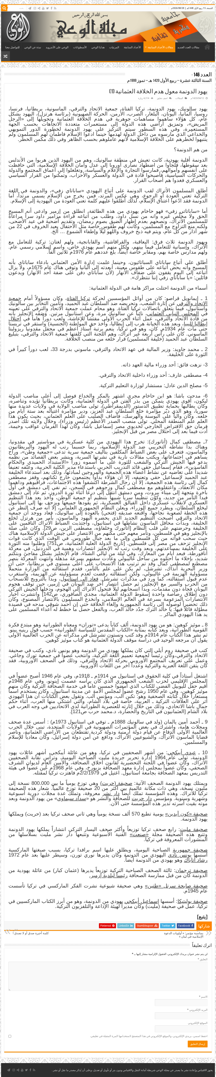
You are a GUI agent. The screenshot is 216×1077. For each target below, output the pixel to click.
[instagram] (34, 8)
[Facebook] (51, 8)
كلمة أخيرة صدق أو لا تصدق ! (31, 932)
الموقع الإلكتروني (198, 1023)
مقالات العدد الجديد (188, 47)
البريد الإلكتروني (197, 1009)
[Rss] (55, 8)
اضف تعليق (162, 98)
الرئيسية (207, 46)
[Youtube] (43, 8)
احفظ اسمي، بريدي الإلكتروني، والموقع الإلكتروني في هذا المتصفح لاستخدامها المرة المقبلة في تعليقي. (149, 1036)
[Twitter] (47, 8)
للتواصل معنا (12, 47)
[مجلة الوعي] (108, 26)
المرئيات (114, 47)
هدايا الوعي (98, 47)
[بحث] (4, 8)
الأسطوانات (80, 47)
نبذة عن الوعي (32, 47)
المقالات (179, 98)
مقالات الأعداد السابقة (160, 47)
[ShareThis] (39, 8)
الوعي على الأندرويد (57, 47)
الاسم (203, 996)
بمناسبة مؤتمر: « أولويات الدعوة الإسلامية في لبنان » (183, 933)
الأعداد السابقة (132, 47)
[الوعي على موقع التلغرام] (30, 8)
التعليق (203, 959)
